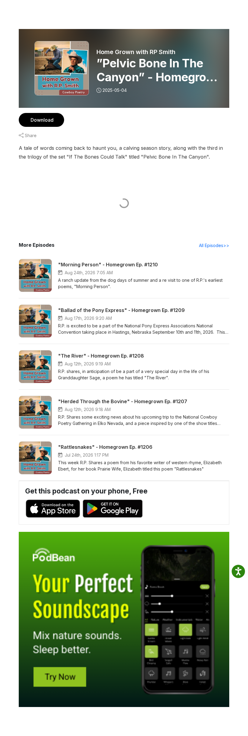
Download (42, 120)
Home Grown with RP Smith (135, 52)
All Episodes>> (214, 245)
